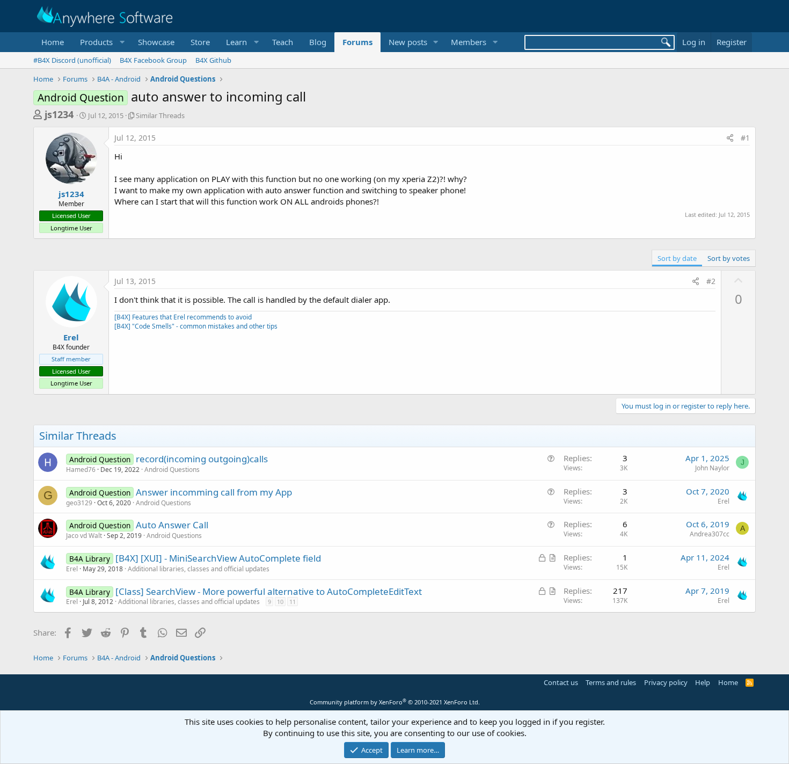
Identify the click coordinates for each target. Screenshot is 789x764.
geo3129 (79, 502)
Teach (282, 42)
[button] (101, 42)
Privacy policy (666, 682)
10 (280, 602)
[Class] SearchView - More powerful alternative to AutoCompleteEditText (268, 591)
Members (468, 42)
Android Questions (172, 469)
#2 (710, 281)
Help (702, 682)
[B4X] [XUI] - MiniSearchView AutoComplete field (218, 558)
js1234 (59, 114)
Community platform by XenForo (395, 702)
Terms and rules (611, 682)
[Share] (730, 138)
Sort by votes (728, 258)
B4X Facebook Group (153, 60)
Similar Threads (160, 115)
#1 (745, 138)
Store (200, 42)
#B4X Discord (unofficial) (72, 60)
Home (52, 42)
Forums (357, 42)
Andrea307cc (709, 534)
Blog (317, 42)
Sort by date (677, 258)
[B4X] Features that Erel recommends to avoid (183, 317)
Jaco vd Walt (84, 535)
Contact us (561, 682)
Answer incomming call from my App (214, 492)
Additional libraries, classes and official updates (198, 568)
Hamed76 (81, 469)
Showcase (156, 42)
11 (292, 602)
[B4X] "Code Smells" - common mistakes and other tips (195, 326)
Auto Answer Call (172, 525)
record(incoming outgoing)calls (202, 459)
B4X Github (213, 60)
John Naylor (712, 467)
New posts (408, 42)
